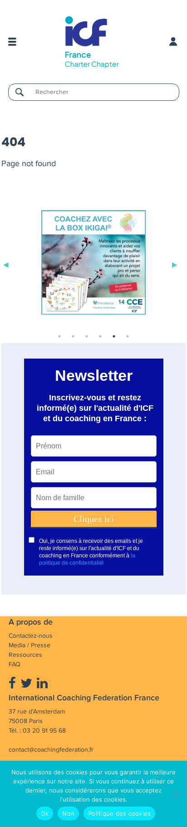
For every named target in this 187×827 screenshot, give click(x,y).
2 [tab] (73, 336)
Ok (45, 813)
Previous (5, 264)
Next (174, 264)
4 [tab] (100, 336)
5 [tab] (113, 336)
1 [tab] (59, 336)
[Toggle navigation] (12, 41)
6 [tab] (127, 336)
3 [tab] (86, 336)
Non (68, 813)
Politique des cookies (119, 813)
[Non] (175, 793)
